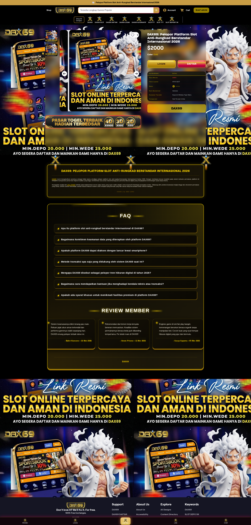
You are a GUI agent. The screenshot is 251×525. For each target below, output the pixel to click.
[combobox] (116, 10)
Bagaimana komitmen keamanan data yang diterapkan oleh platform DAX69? (106, 239)
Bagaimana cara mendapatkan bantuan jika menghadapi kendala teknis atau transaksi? (112, 284)
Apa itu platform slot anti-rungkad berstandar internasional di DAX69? (102, 228)
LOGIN (161, 64)
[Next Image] (136, 73)
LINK (175, 523)
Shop (49, 10)
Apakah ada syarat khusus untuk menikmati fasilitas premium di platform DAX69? (109, 295)
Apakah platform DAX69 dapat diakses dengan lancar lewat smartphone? (104, 250)
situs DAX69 (71, 185)
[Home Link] (65, 10)
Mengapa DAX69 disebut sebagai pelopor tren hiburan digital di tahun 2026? (106, 273)
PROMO (25, 523)
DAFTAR (191, 64)
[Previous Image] (64, 73)
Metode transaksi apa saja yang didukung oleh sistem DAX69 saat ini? (102, 261)
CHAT (226, 523)
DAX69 (176, 108)
